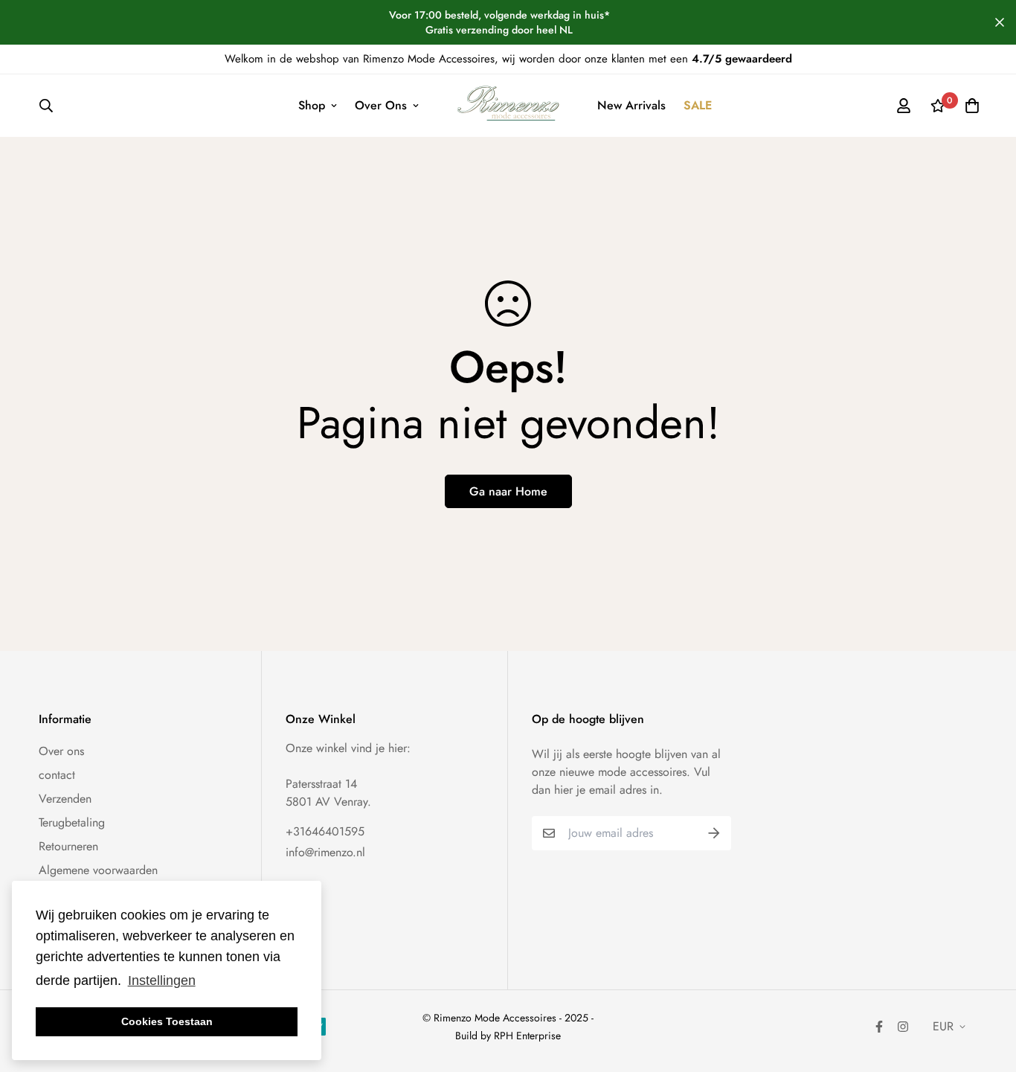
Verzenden (65, 798)
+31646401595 (325, 831)
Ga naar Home (508, 491)
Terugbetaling (72, 822)
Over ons (61, 751)
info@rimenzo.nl (325, 852)
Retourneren (68, 846)
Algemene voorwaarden (98, 870)
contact (57, 774)
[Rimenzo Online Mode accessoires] (508, 105)
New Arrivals (631, 105)
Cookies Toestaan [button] (167, 1021)
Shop (311, 105)
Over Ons (381, 105)
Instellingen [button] (162, 980)
